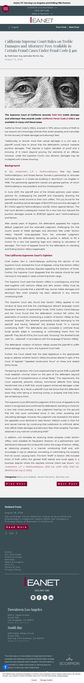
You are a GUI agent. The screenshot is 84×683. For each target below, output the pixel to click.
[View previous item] (6, 533)
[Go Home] (7, 27)
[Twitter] (44, 597)
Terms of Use (12, 567)
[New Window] (69, 665)
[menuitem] (42, 552)
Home (8, 552)
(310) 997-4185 (42, 11)
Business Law (62, 477)
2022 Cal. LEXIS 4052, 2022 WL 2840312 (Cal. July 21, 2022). (42, 467)
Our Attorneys (13, 554)
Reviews (9, 559)
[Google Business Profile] (33, 597)
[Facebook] (39, 597)
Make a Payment (40, 14)
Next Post (68, 484)
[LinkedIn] (50, 597)
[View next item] (16, 533)
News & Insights (14, 562)
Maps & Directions (18, 622)
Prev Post (16, 484)
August (15, 27)
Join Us (9, 564)
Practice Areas (13, 557)
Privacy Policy (13, 569)
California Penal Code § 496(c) (58, 118)
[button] (5, 667)
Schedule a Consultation (40, 8)
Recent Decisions (46, 477)
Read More (16, 527)
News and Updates (26, 477)
